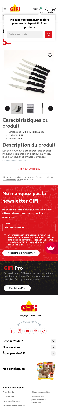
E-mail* (8, 224)
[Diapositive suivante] (50, 108)
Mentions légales (10, 401)
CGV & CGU (8, 397)
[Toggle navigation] (4, 9)
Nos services (11, 347)
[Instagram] (20, 331)
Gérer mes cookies (40, 392)
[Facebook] (12, 331)
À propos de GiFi (13, 353)
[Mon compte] (46, 9)
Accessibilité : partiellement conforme (38, 400)
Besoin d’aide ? (12, 341)
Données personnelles (13, 406)
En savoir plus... (27, 180)
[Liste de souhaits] (50, 55)
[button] (39, 9)
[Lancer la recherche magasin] (48, 34)
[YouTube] (27, 331)
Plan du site (8, 392)
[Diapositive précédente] (7, 108)
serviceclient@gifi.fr (12, 180)
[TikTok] (43, 331)
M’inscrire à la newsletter (20, 253)
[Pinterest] (35, 331)
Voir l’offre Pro (17, 288)
